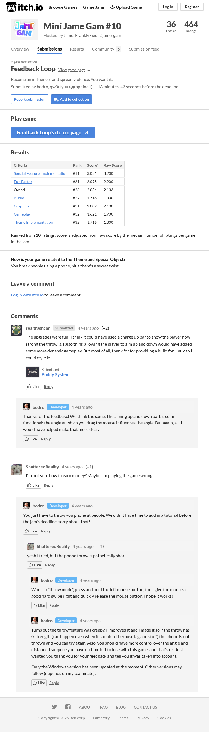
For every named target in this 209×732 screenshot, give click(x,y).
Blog (121, 707)
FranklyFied (86, 35)
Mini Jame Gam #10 (82, 26)
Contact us (145, 707)
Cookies (164, 717)
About (85, 707)
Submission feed (144, 48)
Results (77, 48)
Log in (168, 6)
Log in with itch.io (27, 294)
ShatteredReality (42, 466)
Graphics (21, 206)
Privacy (142, 717)
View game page (71, 69)
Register (192, 6)
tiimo (68, 35)
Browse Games (63, 7)
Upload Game (129, 7)
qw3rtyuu (59, 86)
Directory (101, 717)
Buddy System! (56, 374)
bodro (42, 86)
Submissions (49, 48)
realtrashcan (38, 327)
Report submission (29, 99)
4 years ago (88, 327)
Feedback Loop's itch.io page (49, 132)
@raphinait (80, 86)
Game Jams (94, 7)
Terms (123, 717)
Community (103, 48)
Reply (48, 386)
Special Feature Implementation (40, 173)
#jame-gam (110, 35)
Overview (20, 48)
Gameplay (22, 214)
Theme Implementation (33, 222)
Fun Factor (23, 181)
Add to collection (74, 99)
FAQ (104, 707)
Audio (19, 197)
